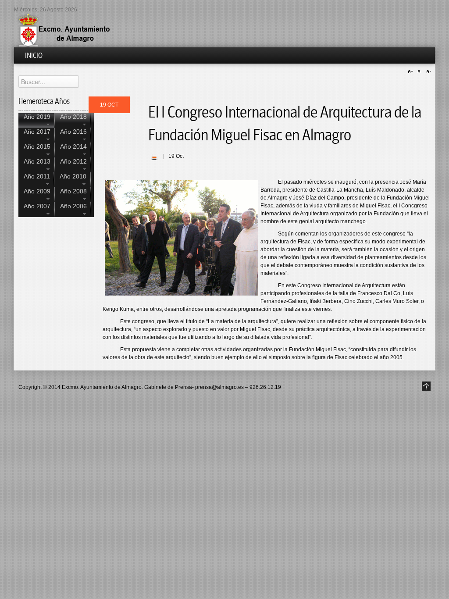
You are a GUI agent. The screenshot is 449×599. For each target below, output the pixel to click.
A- (427, 71)
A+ (412, 71)
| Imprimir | (154, 156)
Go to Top (426, 386)
